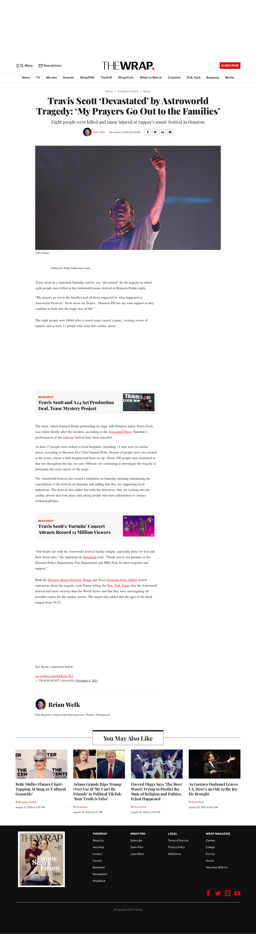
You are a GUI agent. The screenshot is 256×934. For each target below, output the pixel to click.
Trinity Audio (70, 268)
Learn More (137, 853)
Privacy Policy (176, 847)
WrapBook (99, 880)
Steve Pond (140, 806)
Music (146, 91)
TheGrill (106, 77)
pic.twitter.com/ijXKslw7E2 (54, 676)
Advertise (98, 847)
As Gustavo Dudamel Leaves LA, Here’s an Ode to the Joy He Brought (213, 789)
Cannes (210, 840)
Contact (97, 853)
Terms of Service (178, 840)
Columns (174, 77)
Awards (68, 77)
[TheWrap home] (128, 66)
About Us (98, 840)
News (26, 77)
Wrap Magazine (218, 833)
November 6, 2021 (87, 680)
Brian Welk (99, 132)
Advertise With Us (217, 867)
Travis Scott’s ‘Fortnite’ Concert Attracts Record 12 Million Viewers (74, 529)
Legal (172, 833)
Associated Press (120, 431)
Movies (51, 77)
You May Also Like (128, 738)
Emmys (210, 853)
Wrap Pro (138, 833)
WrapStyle (126, 77)
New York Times (118, 585)
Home (109, 91)
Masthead (99, 867)
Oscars (210, 860)
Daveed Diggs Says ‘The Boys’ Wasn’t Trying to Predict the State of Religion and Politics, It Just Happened (157, 791)
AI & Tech (194, 77)
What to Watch (151, 77)
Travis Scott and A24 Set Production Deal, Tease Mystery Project (76, 405)
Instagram (90, 557)
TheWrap (100, 833)
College (210, 847)
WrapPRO (87, 77)
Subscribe (230, 65)
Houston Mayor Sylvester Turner (69, 579)
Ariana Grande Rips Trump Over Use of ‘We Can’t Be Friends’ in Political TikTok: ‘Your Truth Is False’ (97, 791)
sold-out (68, 437)
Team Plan (136, 847)
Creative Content (128, 91)
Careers (97, 860)
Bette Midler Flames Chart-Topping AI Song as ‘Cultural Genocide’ (41, 789)
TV (38, 77)
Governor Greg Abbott (122, 579)
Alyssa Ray (82, 806)
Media (229, 77)
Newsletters (52, 65)
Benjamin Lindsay (28, 802)
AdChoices (174, 853)
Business (212, 77)
